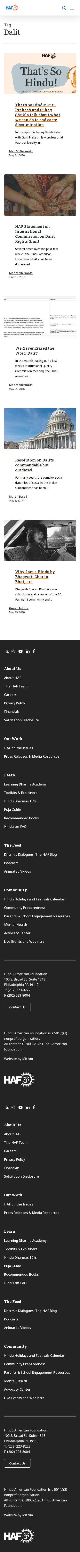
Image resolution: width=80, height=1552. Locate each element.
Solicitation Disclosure (21, 720)
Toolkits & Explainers (20, 792)
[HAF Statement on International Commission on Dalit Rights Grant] (40, 195)
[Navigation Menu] (72, 8)
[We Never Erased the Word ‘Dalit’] (40, 316)
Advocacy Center (17, 933)
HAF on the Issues (18, 748)
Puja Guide (12, 809)
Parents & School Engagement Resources (37, 916)
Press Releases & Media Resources (31, 756)
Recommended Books (21, 818)
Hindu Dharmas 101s (20, 801)
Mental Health (15, 924)
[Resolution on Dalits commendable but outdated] (40, 428)
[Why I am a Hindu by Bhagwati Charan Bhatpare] (40, 540)
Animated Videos (17, 871)
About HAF (12, 677)
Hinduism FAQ (15, 826)
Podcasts (11, 863)
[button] (17, 1007)
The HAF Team (16, 686)
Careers (10, 694)
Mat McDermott (21, 151)
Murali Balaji (18, 496)
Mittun (27, 1058)
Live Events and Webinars (24, 941)
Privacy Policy (14, 703)
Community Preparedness (25, 907)
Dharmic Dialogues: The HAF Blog (30, 854)
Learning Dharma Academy (25, 784)
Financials (11, 711)
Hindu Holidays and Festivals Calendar (34, 899)
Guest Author (19, 608)
